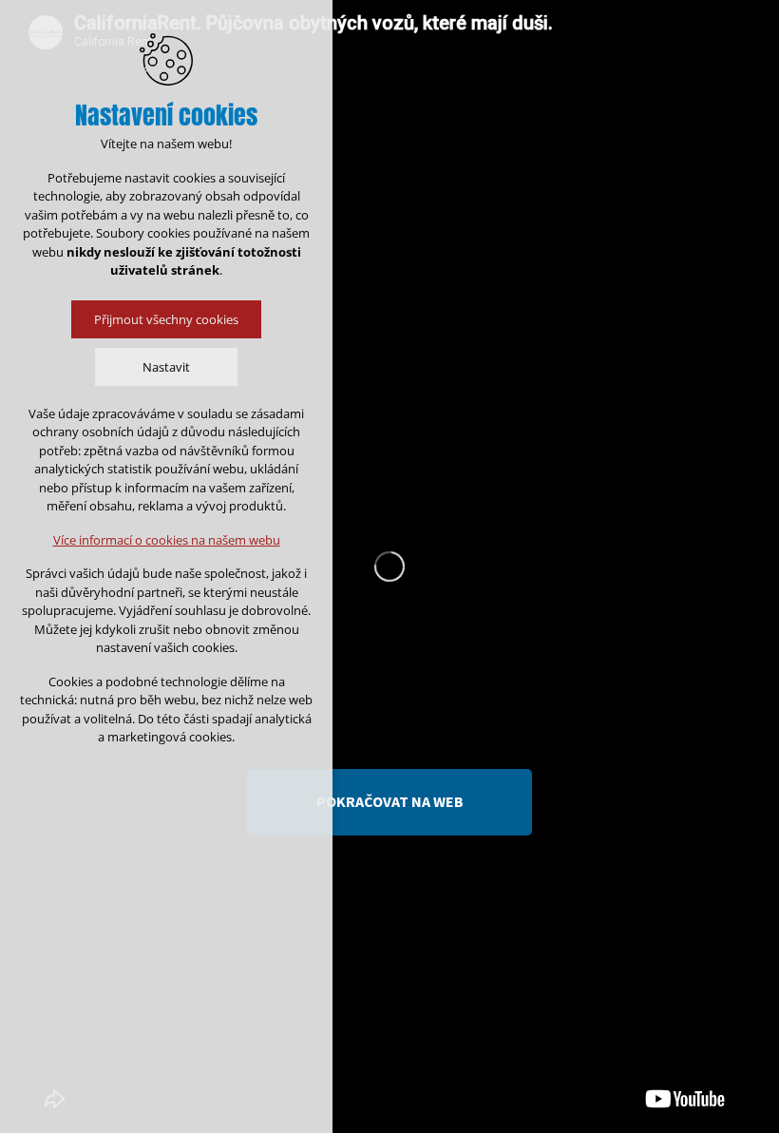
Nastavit (166, 366)
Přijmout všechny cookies (166, 319)
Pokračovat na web (390, 801)
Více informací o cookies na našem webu (166, 539)
